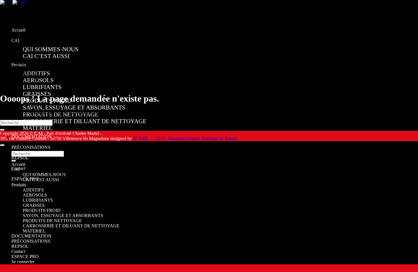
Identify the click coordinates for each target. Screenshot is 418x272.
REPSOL (20, 157)
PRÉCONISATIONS (30, 147)
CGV (161, 138)
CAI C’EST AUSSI (46, 56)
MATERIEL (38, 128)
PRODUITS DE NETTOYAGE (52, 220)
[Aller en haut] (2, 145)
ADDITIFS (33, 189)
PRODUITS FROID (42, 210)
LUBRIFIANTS (42, 87)
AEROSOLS (35, 195)
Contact (18, 251)
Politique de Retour (219, 138)
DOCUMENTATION (31, 236)
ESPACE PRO (25, 256)
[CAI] (12, 2)
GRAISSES (34, 205)
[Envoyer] (2, 130)
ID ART (140, 138)
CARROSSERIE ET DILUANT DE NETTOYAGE (84, 121)
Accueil (18, 30)
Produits (18, 184)
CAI (15, 40)
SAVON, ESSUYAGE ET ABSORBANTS (74, 107)
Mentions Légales (184, 138)
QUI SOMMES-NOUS (50, 49)
